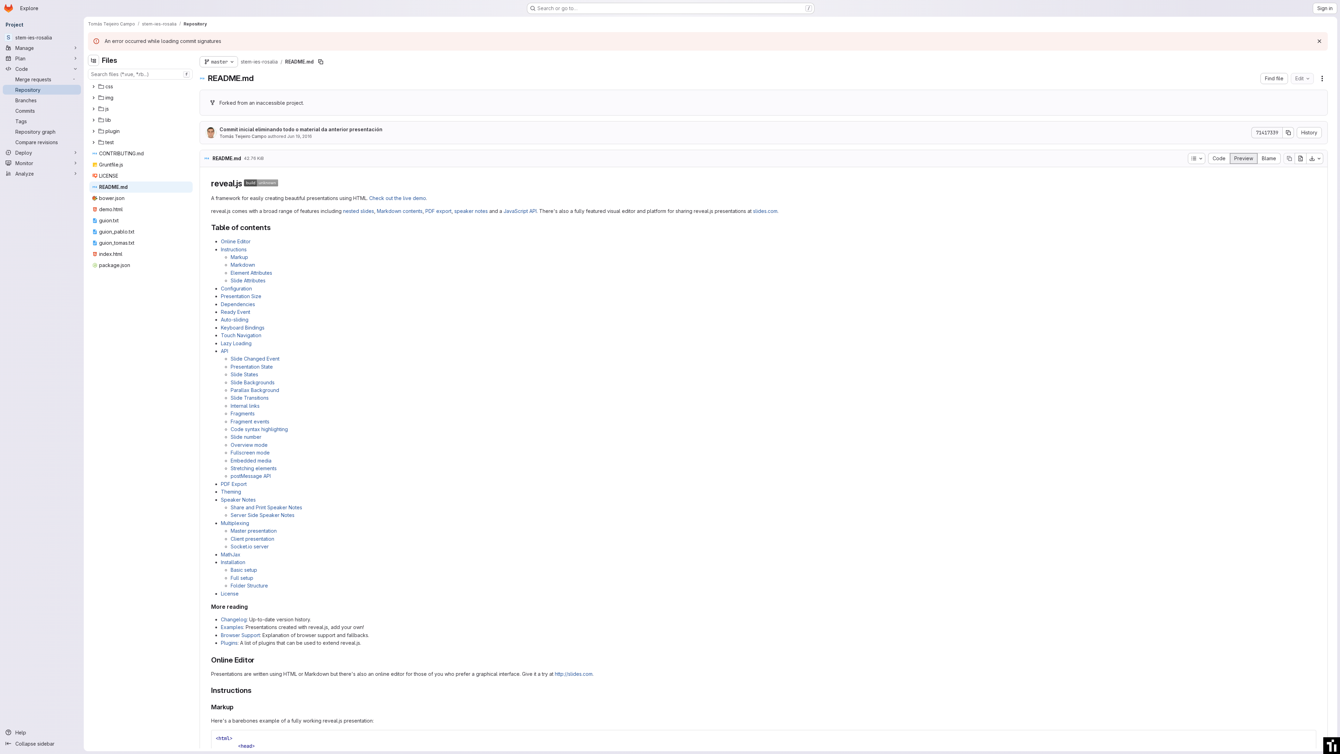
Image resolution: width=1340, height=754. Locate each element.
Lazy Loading (236, 343)
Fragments (243, 413)
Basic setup (244, 570)
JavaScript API (520, 211)
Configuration (236, 288)
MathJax (230, 554)
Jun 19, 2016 (299, 136)
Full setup (242, 578)
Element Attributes (251, 273)
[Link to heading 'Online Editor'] (258, 660)
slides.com (765, 211)
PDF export (438, 211)
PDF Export (234, 484)
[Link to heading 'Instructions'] (255, 690)
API (224, 351)
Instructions (234, 249)
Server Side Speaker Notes (263, 515)
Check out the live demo (397, 198)
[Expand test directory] (93, 142)
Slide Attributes (248, 280)
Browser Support (240, 635)
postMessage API (251, 476)
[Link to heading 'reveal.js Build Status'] (282, 183)
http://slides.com (574, 674)
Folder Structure (249, 586)
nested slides (358, 211)
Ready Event (235, 312)
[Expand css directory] (93, 86)
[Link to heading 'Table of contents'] (274, 227)
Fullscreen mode (250, 453)
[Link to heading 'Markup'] (236, 707)
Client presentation (252, 539)
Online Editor (236, 241)
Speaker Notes (238, 500)
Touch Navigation (241, 335)
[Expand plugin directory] (93, 131)
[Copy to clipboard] (1307, 738)
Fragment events (250, 421)
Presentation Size (241, 296)
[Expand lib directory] (93, 120)
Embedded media (251, 461)
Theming (231, 492)
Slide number (246, 437)
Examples (232, 627)
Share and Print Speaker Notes (266, 507)
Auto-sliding (234, 320)
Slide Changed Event (255, 359)
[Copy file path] (320, 61)
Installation (233, 562)
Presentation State (252, 367)
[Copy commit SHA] (1288, 132)
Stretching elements (254, 468)
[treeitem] (141, 86)
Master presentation (254, 531)
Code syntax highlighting (259, 429)
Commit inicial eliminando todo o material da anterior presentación (300, 129)
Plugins (229, 643)
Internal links (245, 406)
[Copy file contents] (1289, 158)
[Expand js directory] (93, 109)
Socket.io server (250, 546)
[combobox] (140, 74)
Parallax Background (255, 390)
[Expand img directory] (93, 98)
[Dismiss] (1319, 41)
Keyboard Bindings (243, 328)
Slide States (244, 374)
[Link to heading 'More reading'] (251, 606)
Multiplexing (235, 523)
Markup (239, 257)
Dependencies (238, 304)
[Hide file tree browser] (93, 60)
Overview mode (249, 445)
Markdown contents (400, 211)
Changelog (234, 619)
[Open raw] (1300, 158)
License (230, 594)
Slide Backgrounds (253, 382)
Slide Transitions (250, 398)
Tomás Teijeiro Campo (243, 136)
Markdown (243, 265)
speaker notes (471, 211)
